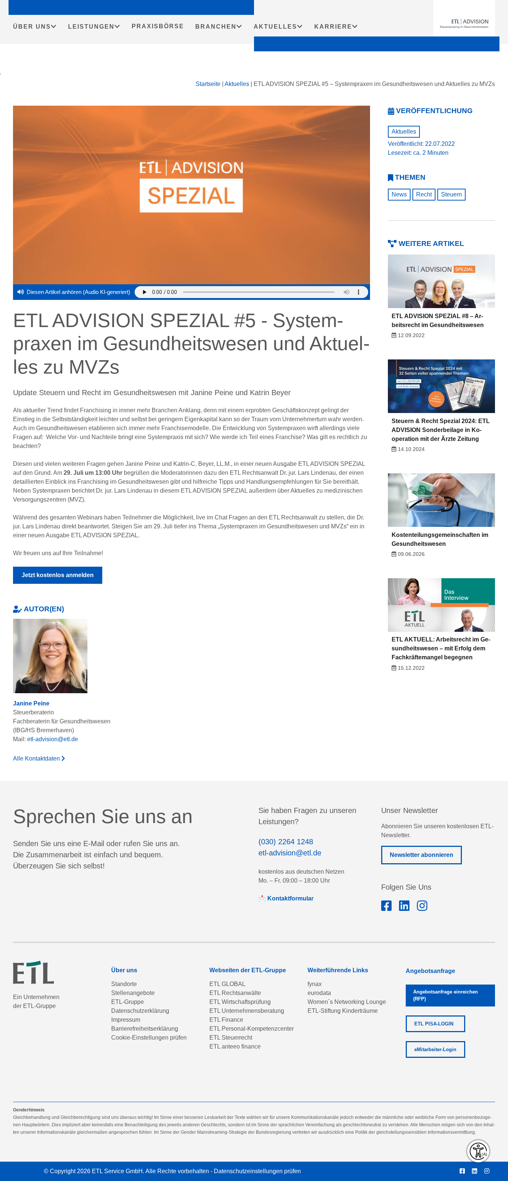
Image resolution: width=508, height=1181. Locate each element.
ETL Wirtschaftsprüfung (240, 1002)
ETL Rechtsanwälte (235, 993)
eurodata (319, 993)
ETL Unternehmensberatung (246, 1011)
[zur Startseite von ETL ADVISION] (464, 23)
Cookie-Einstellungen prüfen (149, 1037)
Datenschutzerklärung (140, 1011)
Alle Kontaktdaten (37, 758)
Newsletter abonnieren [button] (421, 855)
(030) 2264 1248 (285, 842)
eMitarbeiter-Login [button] (435, 1049)
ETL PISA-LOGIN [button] (433, 1024)
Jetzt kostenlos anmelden (58, 575)
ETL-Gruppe (127, 1002)
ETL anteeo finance (235, 1046)
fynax (315, 984)
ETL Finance (226, 1020)
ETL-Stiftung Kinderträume (343, 1011)
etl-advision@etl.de (52, 739)
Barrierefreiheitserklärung (144, 1028)
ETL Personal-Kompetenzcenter (251, 1028)
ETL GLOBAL (227, 984)
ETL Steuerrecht (230, 1037)
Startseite (208, 84)
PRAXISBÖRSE (158, 26)
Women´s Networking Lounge (347, 1002)
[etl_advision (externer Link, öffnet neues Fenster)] (422, 906)
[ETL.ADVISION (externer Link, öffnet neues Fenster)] (386, 906)
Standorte (124, 984)
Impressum (125, 1020)
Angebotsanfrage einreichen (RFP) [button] (445, 995)
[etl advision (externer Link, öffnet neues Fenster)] (404, 906)
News (399, 194)
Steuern (451, 194)
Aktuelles (237, 84)
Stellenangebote (133, 993)
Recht (424, 194)
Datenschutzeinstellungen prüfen (257, 1171)
